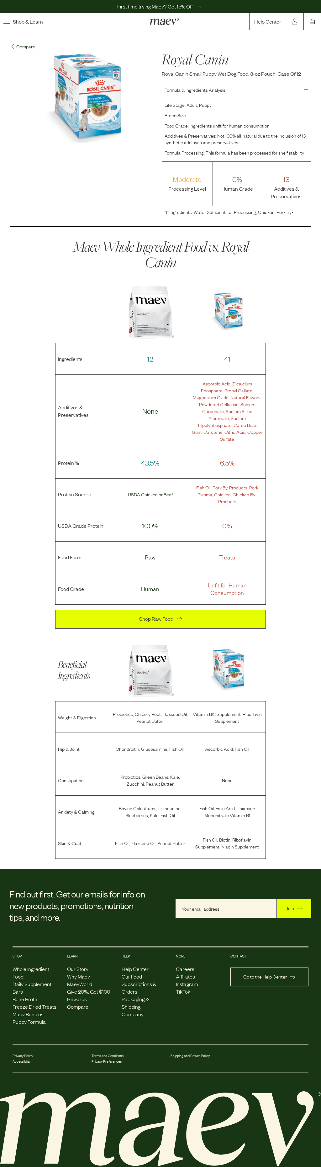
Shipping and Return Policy (190, 1055)
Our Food (132, 976)
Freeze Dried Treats (34, 1006)
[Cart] (312, 21)
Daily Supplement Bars (32, 987)
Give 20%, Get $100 (88, 991)
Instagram (187, 983)
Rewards (77, 998)
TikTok (183, 991)
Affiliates (185, 976)
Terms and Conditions (108, 1055)
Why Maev (78, 976)
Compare (77, 1006)
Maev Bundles (28, 1014)
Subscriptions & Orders (139, 987)
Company (133, 1014)
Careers (185, 968)
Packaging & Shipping (135, 1002)
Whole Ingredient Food (31, 972)
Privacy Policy (23, 1055)
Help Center (267, 21)
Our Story (77, 968)
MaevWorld (79, 983)
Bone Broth (25, 998)
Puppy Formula (29, 1021)
